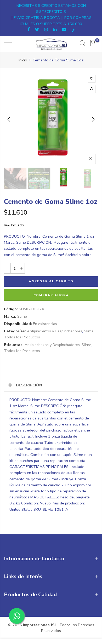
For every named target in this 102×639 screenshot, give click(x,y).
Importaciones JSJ (39, 624)
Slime (22, 316)
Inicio (23, 60)
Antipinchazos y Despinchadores (54, 331)
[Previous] (9, 119)
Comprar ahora (51, 295)
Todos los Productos (22, 337)
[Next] (92, 119)
